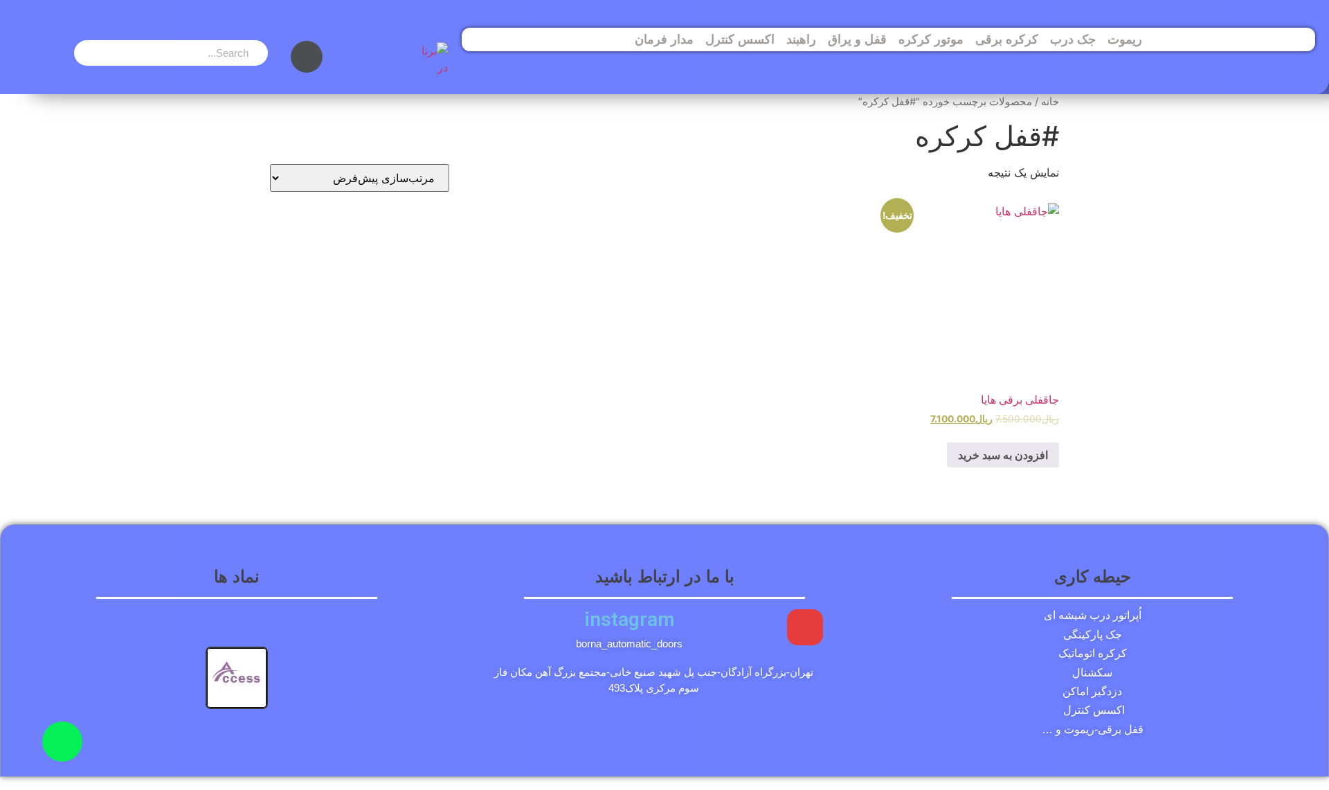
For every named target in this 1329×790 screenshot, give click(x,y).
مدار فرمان (664, 39)
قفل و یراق (857, 39)
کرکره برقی (1006, 39)
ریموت (1125, 39)
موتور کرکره (931, 39)
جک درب (1073, 39)
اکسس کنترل (740, 39)
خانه (1050, 102)
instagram (629, 619)
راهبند (801, 39)
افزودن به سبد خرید (1003, 455)
